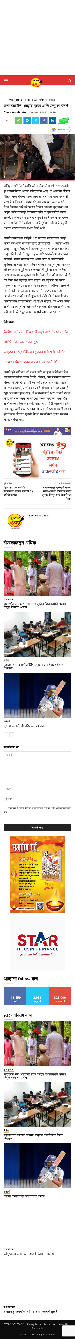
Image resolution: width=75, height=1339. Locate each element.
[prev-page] (6, 734)
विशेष (11, 99)
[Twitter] (35, 120)
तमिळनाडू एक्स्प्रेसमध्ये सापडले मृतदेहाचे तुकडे (30, 1312)
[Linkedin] (52, 120)
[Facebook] (44, 120)
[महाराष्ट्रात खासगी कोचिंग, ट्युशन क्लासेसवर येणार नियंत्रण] (37, 634)
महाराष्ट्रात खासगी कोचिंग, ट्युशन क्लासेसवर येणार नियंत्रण (33, 666)
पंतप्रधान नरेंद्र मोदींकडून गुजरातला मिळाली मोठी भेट (34, 352)
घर (5, 99)
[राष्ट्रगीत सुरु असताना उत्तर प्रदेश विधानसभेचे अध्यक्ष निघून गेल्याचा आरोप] (37, 573)
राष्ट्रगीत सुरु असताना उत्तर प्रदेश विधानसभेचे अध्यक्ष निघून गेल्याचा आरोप (35, 605)
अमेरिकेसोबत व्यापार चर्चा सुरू (21, 342)
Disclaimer (49, 1324)
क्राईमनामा (9, 1307)
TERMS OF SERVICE (14, 1324)
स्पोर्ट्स (7, 721)
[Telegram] (27, 120)
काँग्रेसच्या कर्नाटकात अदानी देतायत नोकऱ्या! (30, 1254)
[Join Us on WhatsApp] (63, 120)
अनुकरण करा (37, 988)
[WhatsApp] (18, 120)
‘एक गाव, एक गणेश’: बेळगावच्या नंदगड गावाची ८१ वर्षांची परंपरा (18, 491)
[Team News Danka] (16, 521)
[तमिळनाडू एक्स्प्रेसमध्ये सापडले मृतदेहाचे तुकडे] (37, 1281)
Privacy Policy (34, 1324)
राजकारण (9, 599)
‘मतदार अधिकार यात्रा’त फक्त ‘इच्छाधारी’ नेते (31, 362)
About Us (63, 1324)
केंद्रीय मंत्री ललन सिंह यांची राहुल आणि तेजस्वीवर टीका (36, 332)
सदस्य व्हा (60, 988)
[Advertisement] (37, 37)
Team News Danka (15, 112)
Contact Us (37, 1328)
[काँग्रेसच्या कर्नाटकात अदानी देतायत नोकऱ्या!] (37, 1223)
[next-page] (11, 734)
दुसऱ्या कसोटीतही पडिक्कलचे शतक (24, 726)
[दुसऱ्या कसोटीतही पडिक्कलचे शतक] (37, 695)
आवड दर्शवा (15, 988)
